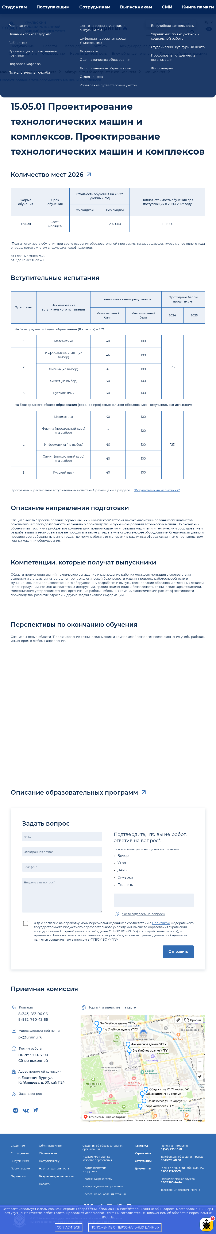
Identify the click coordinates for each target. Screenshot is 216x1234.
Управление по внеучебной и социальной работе (175, 36)
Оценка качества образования (105, 60)
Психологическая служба (29, 72)
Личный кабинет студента (29, 34)
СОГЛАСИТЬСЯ (68, 1227)
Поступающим (53, 6)
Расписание (18, 26)
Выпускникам (136, 6)
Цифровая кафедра (24, 64)
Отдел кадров (91, 77)
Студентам (14, 6)
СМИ (167, 6)
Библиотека (17, 43)
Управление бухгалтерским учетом (108, 85)
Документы (89, 51)
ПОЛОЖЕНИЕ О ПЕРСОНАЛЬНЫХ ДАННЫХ (124, 1227)
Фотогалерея (162, 68)
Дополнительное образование (105, 68)
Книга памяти (198, 6)
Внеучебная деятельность (172, 26)
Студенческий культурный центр (178, 47)
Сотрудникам (94, 6)
